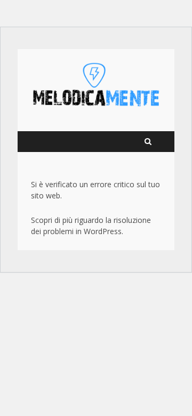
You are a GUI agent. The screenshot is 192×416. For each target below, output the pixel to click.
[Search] (148, 141)
